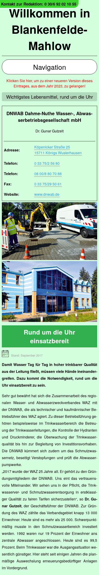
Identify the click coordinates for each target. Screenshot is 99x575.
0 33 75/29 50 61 (48, 184)
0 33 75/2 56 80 (47, 163)
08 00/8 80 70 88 (48, 173)
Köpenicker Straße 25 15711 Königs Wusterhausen (58, 149)
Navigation (49, 67)
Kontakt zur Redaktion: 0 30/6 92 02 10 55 (38, 4)
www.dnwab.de (46, 194)
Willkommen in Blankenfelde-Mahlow (49, 29)
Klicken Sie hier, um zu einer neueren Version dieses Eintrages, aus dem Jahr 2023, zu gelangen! (49, 83)
